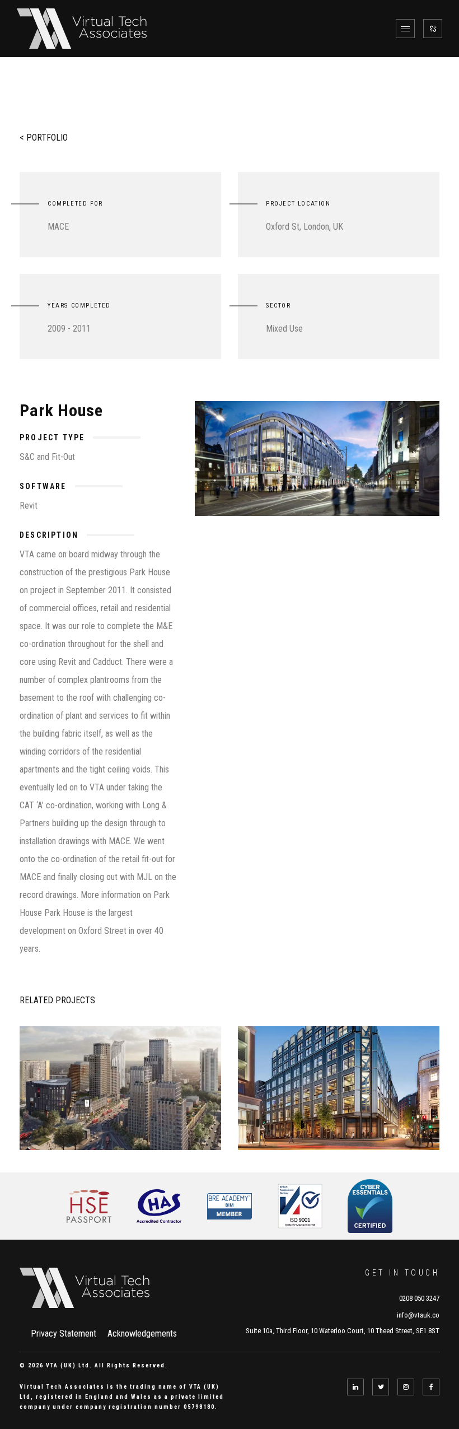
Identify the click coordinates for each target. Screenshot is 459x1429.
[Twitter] (380, 1387)
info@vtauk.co (418, 1315)
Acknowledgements (142, 1333)
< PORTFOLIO (44, 137)
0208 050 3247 (419, 1298)
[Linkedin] (355, 1387)
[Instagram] (405, 1387)
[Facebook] (431, 1387)
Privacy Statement (63, 1333)
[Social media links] (432, 28)
